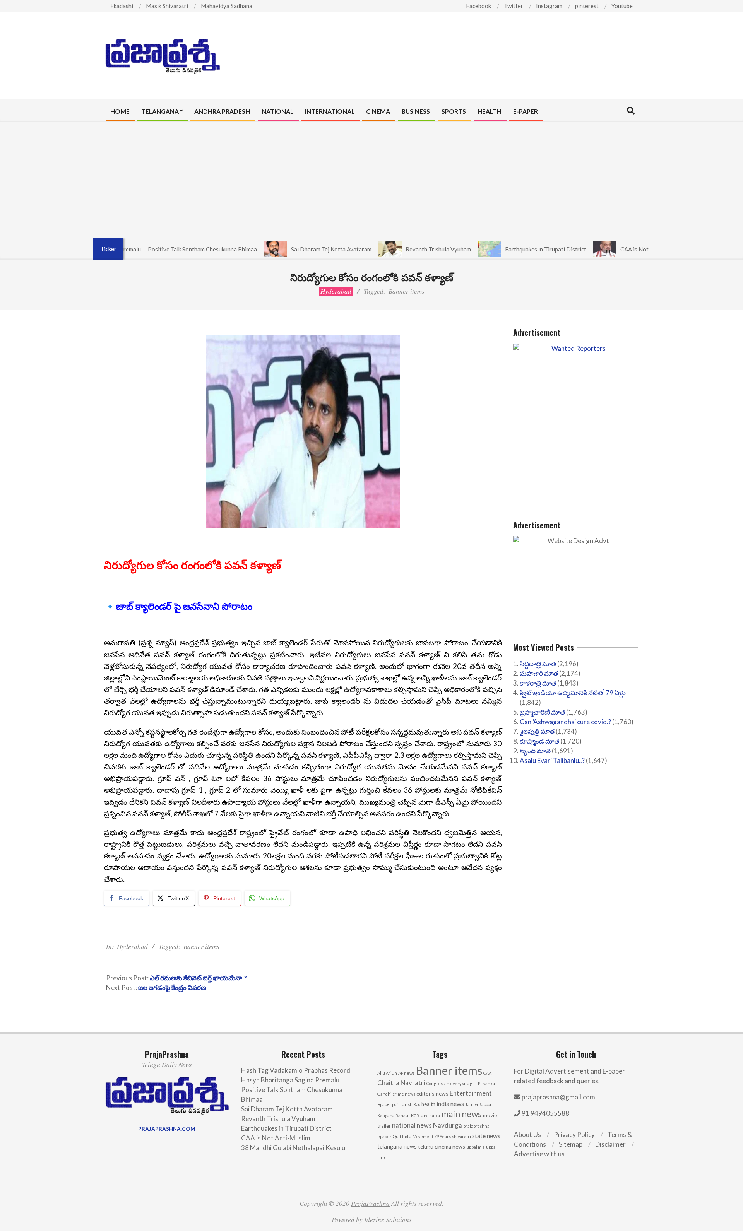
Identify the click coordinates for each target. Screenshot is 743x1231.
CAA (487, 1072)
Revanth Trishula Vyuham (410, 249)
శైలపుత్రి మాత (537, 731)
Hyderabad (335, 291)
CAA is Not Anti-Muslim (622, 249)
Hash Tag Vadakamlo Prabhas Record (295, 1070)
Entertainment (471, 1093)
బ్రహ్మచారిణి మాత (542, 712)
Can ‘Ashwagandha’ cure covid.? (565, 722)
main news (461, 1114)
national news (412, 1125)
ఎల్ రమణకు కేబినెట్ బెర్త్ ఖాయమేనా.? (198, 978)
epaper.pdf (387, 1104)
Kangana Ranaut (393, 1115)
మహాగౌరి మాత (539, 673)
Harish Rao (409, 1104)
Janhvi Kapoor (478, 1104)
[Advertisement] (371, 180)
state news (486, 1135)
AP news (406, 1072)
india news (450, 1103)
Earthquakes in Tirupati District (517, 249)
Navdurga (447, 1125)
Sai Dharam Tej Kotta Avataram (303, 249)
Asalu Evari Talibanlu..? (552, 760)
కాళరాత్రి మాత (538, 683)
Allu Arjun (387, 1072)
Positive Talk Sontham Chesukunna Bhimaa (174, 249)
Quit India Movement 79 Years (422, 1136)
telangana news (397, 1146)
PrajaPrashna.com (166, 1129)
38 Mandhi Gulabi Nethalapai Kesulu (293, 1148)
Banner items (407, 291)
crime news (404, 1093)
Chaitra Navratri (401, 1083)
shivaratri (461, 1136)
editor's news (432, 1093)
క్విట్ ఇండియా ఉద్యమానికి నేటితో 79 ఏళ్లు (573, 693)
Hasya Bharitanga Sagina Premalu (290, 1080)
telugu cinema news (441, 1146)
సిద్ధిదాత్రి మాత (538, 664)
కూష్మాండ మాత (539, 741)
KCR (415, 1115)
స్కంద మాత (535, 751)
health (428, 1104)
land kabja (430, 1115)
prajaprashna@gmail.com (558, 1097)
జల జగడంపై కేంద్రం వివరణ (172, 987)
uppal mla (475, 1146)
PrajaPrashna (370, 1203)
